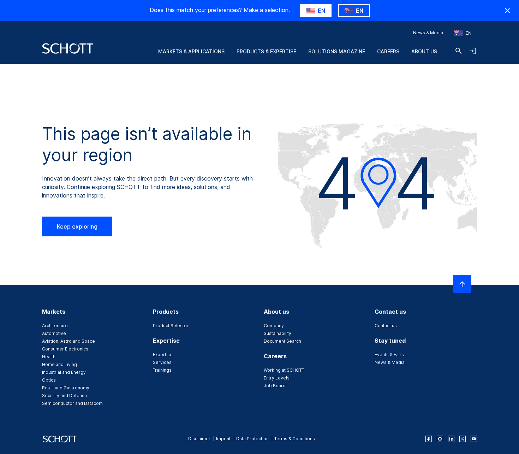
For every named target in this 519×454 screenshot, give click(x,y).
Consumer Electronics (65, 349)
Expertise (163, 354)
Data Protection (252, 438)
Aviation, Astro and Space (68, 341)
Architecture (55, 325)
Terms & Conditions (294, 438)
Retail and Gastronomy (65, 387)
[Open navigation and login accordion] (473, 51)
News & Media (428, 32)
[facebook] (428, 439)
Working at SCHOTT (284, 370)
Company (274, 325)
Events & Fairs (389, 354)
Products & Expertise (266, 51)
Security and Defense (64, 395)
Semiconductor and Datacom (72, 403)
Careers (388, 51)
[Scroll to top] (462, 284)
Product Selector (171, 325)
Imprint (223, 438)
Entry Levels (277, 378)
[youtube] (474, 439)
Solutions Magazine (336, 51)
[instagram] (440, 439)
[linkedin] (451, 439)
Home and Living (59, 364)
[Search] (458, 51)
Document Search (282, 341)
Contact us (386, 325)
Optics (49, 380)
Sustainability (277, 333)
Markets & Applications (191, 51)
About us (424, 51)
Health (48, 356)
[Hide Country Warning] (507, 10)
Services (162, 362)
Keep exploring (77, 226)
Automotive (54, 333)
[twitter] (462, 439)
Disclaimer (199, 438)
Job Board (275, 385)
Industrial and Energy (64, 372)
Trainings (162, 370)
